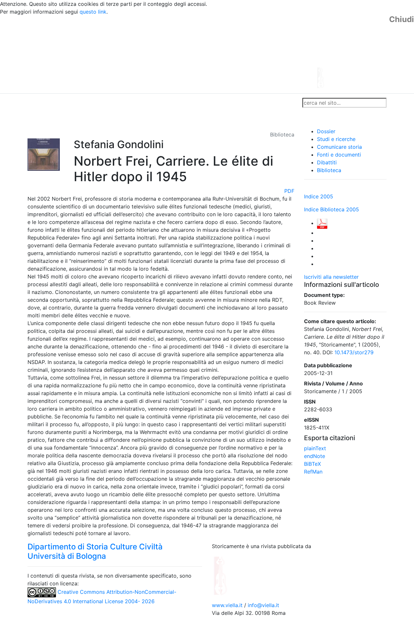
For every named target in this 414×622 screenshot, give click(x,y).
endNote (314, 456)
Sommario (150, 103)
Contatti (89, 103)
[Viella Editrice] (236, 575)
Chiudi (401, 19)
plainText (315, 448)
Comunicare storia (339, 147)
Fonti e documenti (339, 154)
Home (37, 103)
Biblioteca (329, 170)
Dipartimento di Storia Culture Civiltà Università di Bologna (95, 551)
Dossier (326, 131)
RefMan (313, 471)
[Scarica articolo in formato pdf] (322, 223)
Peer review (118, 103)
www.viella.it (228, 605)
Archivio (179, 103)
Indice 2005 (318, 196)
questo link (93, 11)
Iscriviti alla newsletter (331, 277)
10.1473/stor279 (354, 352)
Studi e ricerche (336, 139)
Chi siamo (62, 103)
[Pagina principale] (189, 54)
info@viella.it (263, 605)
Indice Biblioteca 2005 (331, 209)
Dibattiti (327, 162)
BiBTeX (312, 464)
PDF (289, 191)
